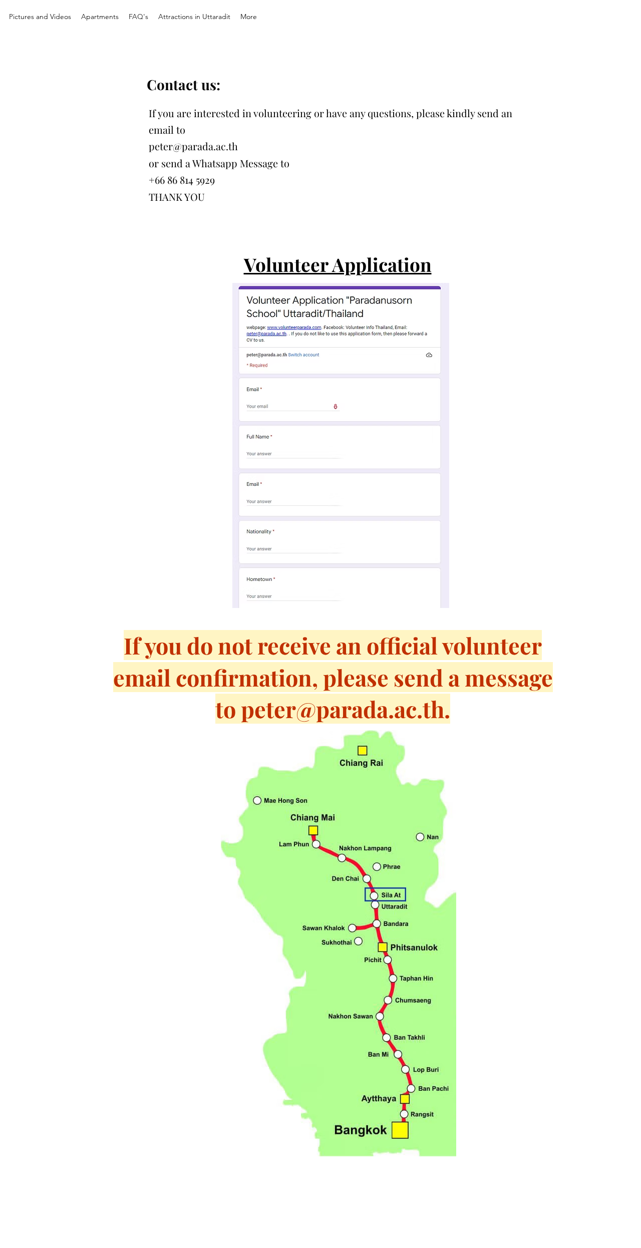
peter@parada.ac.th (193, 146)
